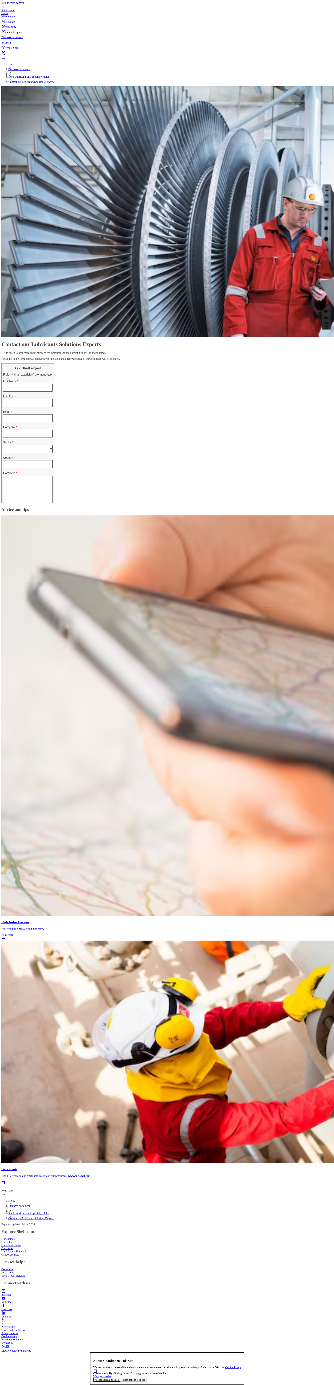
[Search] (167, 54)
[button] (167, 17)
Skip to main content (12, 2)
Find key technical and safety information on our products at (34, 1175)
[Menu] (167, 58)
